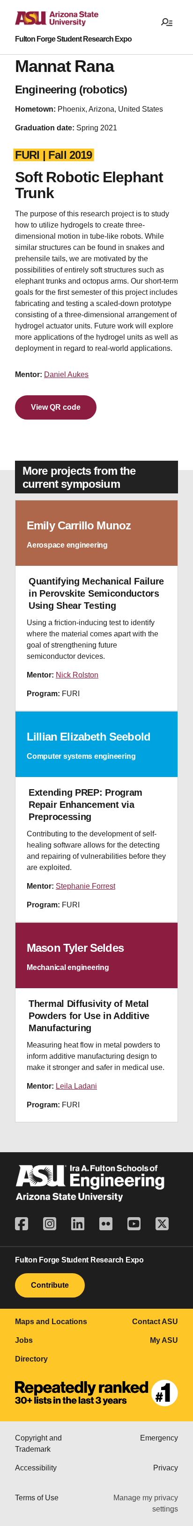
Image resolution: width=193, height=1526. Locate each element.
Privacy (165, 1468)
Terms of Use (37, 1498)
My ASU (164, 1340)
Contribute (50, 1285)
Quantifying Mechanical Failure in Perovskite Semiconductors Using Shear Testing (96, 593)
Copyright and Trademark (38, 1443)
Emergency (159, 1438)
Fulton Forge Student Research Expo (73, 39)
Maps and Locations (51, 1322)
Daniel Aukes (66, 374)
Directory (31, 1359)
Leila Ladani (76, 1086)
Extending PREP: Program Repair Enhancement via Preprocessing (85, 804)
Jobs (24, 1340)
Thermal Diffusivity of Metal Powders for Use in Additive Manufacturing (89, 1015)
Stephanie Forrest (85, 886)
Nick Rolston (77, 675)
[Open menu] (167, 21)
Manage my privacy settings (145, 1503)
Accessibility (36, 1468)
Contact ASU (155, 1322)
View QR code (56, 407)
